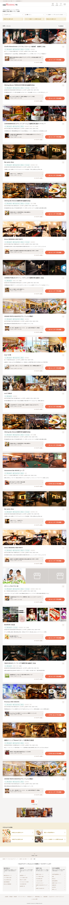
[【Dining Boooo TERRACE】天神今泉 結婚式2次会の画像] (34, 75)
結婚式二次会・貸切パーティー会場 (26, 858)
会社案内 (6, 896)
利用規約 (11, 896)
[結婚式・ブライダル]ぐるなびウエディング (10, 858)
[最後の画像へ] (64, 36)
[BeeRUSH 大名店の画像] (34, 614)
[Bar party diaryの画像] (34, 152)
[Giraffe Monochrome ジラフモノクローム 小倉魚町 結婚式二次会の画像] (34, 36)
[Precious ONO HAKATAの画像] (34, 691)
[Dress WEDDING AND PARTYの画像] (34, 229)
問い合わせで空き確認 (55, 483)
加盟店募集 (45, 896)
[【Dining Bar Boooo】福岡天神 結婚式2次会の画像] (34, 190)
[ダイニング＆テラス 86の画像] (34, 576)
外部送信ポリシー (30, 896)
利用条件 (15, 896)
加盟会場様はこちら (38, 896)
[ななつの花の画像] (34, 344)
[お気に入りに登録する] (63, 46)
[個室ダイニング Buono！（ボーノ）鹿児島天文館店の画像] (34, 730)
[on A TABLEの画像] (34, 383)
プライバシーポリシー (22, 896)
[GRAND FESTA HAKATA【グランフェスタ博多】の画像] (34, 306)
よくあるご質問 (34, 899)
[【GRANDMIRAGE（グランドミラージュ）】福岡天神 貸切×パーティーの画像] (34, 113)
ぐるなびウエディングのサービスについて (56, 896)
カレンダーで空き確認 (55, 59)
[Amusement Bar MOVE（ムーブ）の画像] (34, 460)
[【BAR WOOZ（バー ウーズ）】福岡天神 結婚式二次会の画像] (34, 653)
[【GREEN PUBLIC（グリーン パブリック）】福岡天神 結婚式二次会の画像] (34, 267)
